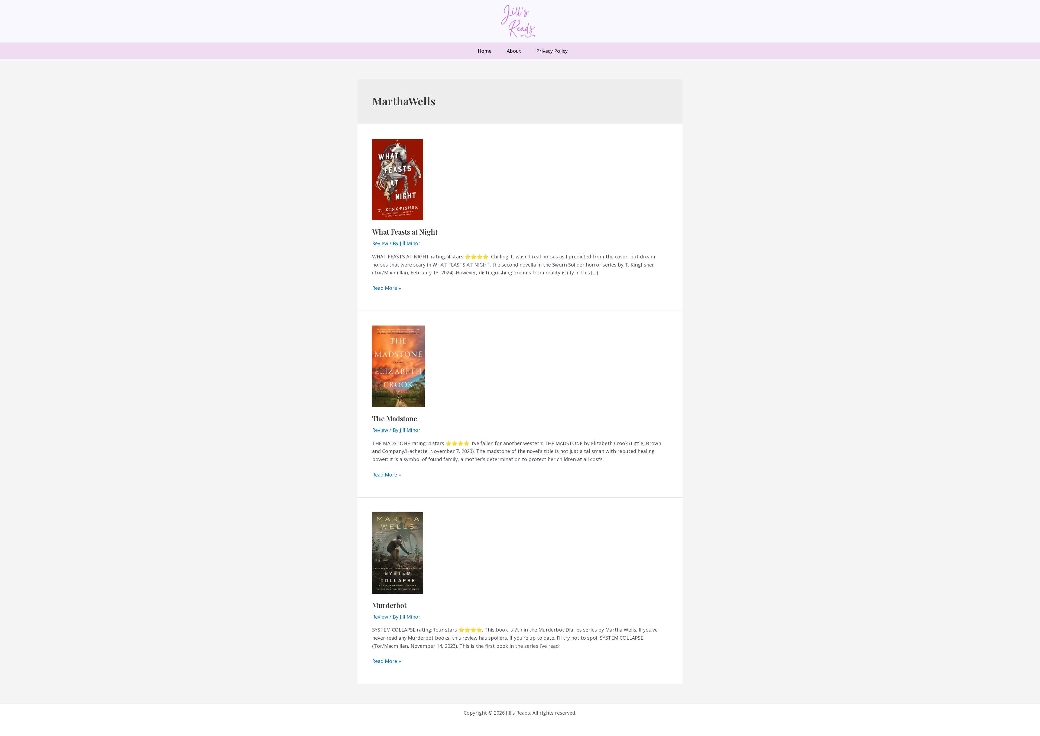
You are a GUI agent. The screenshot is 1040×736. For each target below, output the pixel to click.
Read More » (386, 288)
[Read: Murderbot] (397, 552)
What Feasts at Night (405, 231)
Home (485, 51)
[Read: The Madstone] (398, 365)
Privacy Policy (552, 51)
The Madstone (394, 418)
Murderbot (389, 605)
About (514, 51)
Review (380, 243)
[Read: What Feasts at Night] (397, 179)
